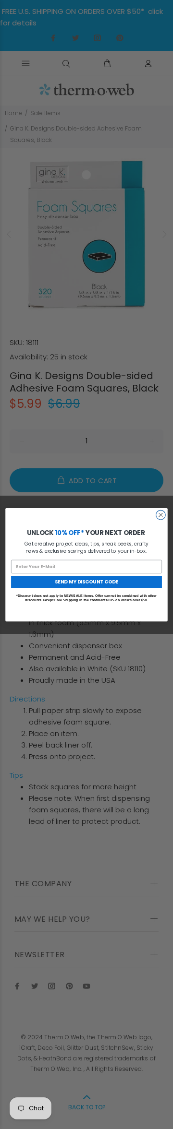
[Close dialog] (161, 515)
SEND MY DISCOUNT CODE (86, 581)
